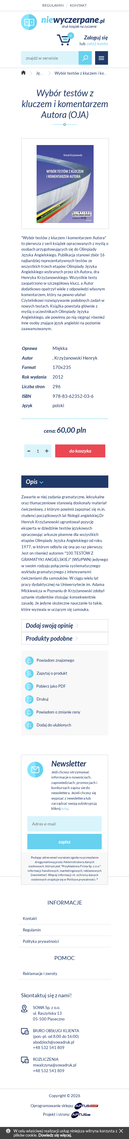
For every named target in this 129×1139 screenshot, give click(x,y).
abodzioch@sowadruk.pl (53, 1042)
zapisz (64, 841)
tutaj (64, 808)
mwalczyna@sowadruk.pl (54, 1065)
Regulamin (53, 5)
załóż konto (97, 43)
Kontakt (78, 5)
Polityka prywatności (41, 941)
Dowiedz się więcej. (55, 1135)
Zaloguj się (96, 37)
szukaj (85, 58)
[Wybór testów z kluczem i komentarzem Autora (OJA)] (65, 183)
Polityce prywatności (81, 879)
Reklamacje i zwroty (40, 973)
